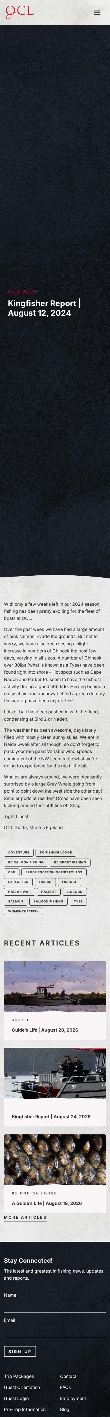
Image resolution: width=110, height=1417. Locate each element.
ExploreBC (18, 882)
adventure (18, 852)
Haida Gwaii (19, 892)
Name (10, 1295)
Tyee (78, 901)
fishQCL (69, 882)
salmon (15, 901)
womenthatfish (23, 911)
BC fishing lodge (56, 852)
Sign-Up (20, 1351)
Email (9, 1320)
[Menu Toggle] (97, 12)
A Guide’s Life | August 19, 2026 (47, 1203)
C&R (11, 872)
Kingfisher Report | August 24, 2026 (51, 1116)
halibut (48, 892)
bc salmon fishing (26, 862)
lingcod (75, 892)
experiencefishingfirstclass (54, 872)
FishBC (45, 882)
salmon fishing (48, 901)
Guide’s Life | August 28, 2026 (45, 1030)
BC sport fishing (70, 862)
